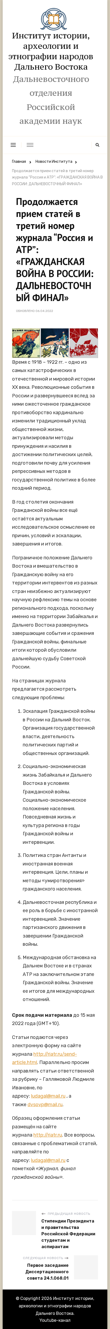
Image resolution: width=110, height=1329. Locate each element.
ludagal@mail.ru (48, 1096)
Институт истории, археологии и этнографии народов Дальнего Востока (50, 51)
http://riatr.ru (47, 1135)
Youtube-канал (55, 1320)
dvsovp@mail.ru (45, 1105)
